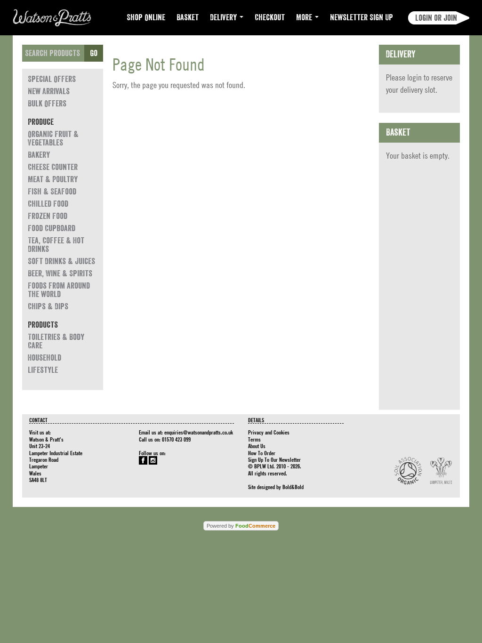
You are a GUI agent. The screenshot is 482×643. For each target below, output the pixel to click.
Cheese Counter (53, 167)
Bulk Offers (47, 103)
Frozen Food (47, 216)
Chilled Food (48, 204)
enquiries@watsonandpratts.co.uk (198, 432)
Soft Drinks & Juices (61, 261)
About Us (256, 446)
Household (44, 358)
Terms (254, 439)
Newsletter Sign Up (361, 17)
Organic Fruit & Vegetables (53, 138)
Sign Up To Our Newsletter (274, 459)
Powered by (241, 526)
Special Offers (52, 79)
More (305, 17)
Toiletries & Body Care (56, 341)
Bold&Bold (293, 486)
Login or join (436, 18)
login (414, 77)
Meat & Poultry (53, 179)
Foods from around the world (59, 289)
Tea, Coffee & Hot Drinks (56, 244)
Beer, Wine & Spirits (60, 273)
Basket (188, 17)
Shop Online (146, 17)
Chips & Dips (48, 306)
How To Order (261, 453)
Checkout (270, 17)
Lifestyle (43, 370)
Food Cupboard (51, 228)
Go (93, 53)
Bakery (39, 155)
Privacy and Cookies (268, 432)
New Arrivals (49, 91)
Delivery (224, 17)
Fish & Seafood (52, 191)
